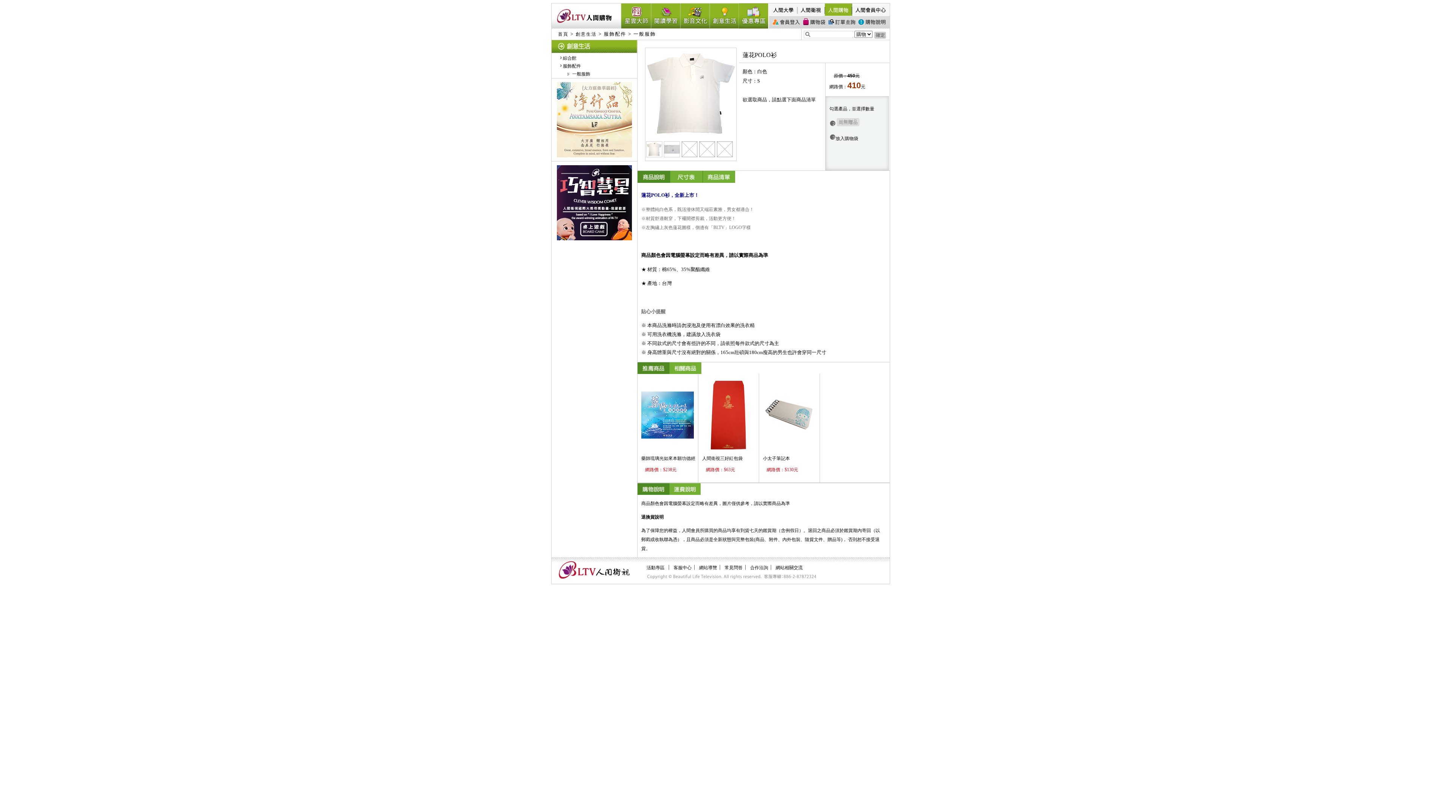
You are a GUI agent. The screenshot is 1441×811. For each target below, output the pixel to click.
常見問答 (734, 567)
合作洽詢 (759, 567)
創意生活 (586, 34)
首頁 (563, 34)
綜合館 (569, 58)
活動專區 (656, 567)
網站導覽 (708, 567)
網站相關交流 (789, 567)
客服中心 (683, 567)
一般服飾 (581, 74)
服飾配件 (572, 66)
